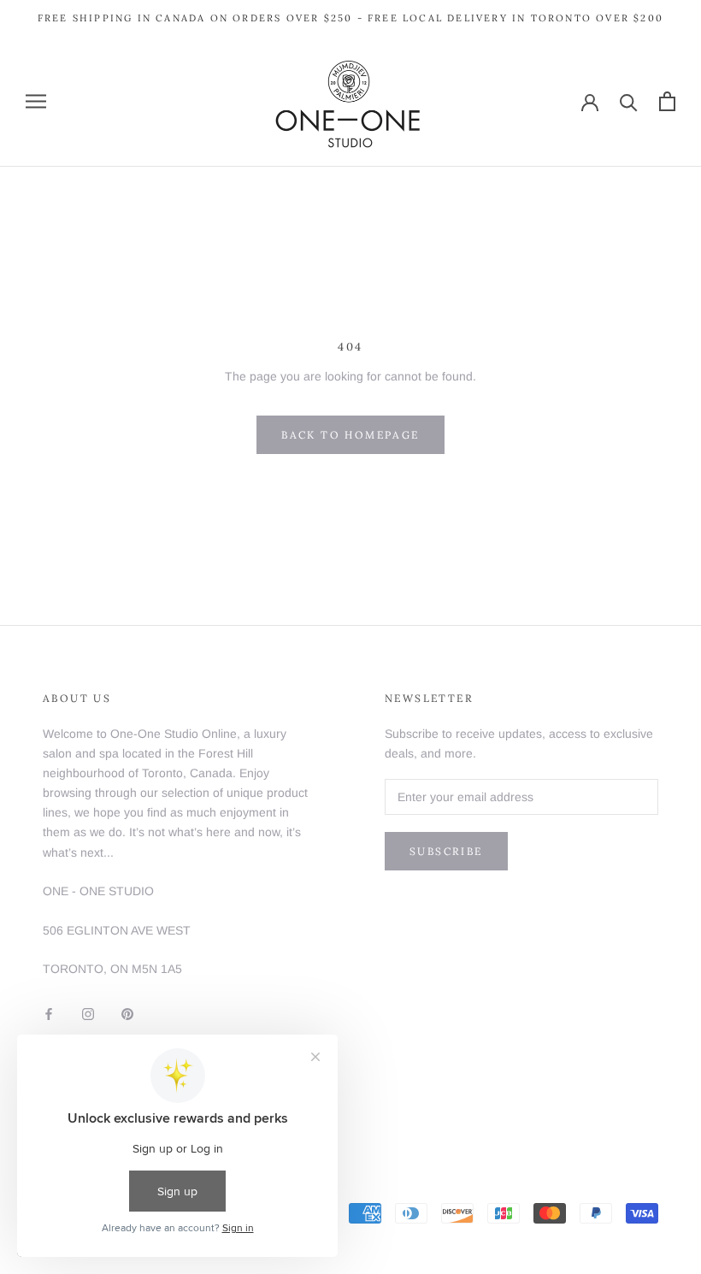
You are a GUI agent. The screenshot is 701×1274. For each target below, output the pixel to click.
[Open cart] (667, 101)
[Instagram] (88, 1013)
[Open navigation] (36, 101)
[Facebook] (49, 1013)
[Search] (629, 101)
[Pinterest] (127, 1013)
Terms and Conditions (102, 1108)
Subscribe (446, 851)
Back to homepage (350, 434)
